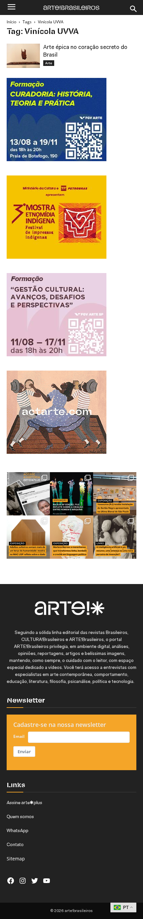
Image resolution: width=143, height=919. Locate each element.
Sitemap (16, 858)
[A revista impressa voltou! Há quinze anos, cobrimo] (28, 493)
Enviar (24, 752)
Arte (48, 63)
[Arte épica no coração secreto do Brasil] (23, 56)
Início (11, 22)
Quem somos (20, 816)
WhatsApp (17, 830)
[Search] (133, 9)
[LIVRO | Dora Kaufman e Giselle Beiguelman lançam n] (114, 537)
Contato (15, 844)
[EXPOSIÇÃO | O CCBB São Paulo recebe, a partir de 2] (71, 537)
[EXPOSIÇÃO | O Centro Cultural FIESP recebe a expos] (71, 493)
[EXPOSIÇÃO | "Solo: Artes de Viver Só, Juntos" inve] (28, 537)
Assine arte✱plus (24, 802)
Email (19, 736)
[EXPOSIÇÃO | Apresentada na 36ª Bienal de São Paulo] (114, 493)
